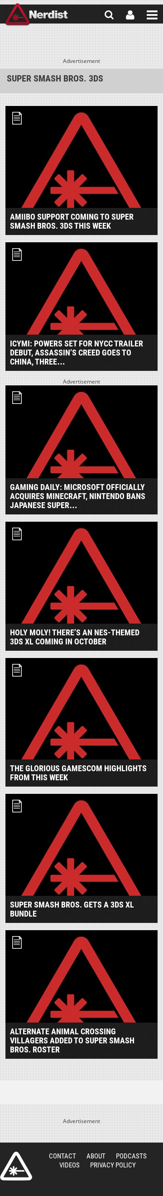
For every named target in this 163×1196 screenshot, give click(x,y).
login (130, 14)
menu (152, 14)
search (109, 14)
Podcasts (131, 1156)
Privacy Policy (113, 1165)
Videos (69, 1165)
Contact (62, 1156)
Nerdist (36, 15)
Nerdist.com (16, 1166)
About (95, 1156)
